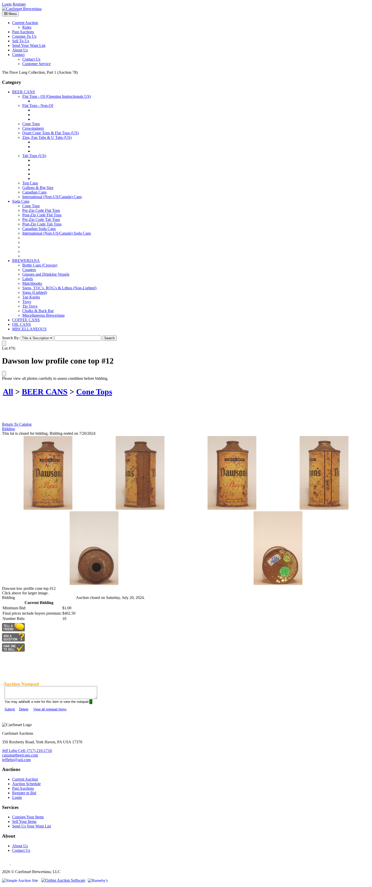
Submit (10, 709)
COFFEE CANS (26, 320)
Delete (23, 709)
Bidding (8, 429)
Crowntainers (33, 128)
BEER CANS (23, 92)
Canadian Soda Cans (39, 229)
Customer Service (36, 64)
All (8, 391)
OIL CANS (21, 324)
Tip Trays (29, 306)
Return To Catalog (17, 424)
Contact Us (31, 59)
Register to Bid (24, 793)
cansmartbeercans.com (20, 755)
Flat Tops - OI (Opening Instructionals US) (56, 96)
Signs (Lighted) (34, 292)
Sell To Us (20, 41)
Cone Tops (31, 124)
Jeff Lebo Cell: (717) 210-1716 (27, 750)
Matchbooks (32, 283)
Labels (27, 279)
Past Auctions (23, 32)
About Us (20, 50)
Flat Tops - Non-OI (37, 105)
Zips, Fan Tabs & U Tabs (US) (47, 137)
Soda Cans (20, 201)
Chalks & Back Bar (38, 311)
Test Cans (30, 183)
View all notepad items (50, 709)
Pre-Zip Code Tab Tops (41, 219)
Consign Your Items (28, 817)
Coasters (29, 270)
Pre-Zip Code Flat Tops (41, 210)
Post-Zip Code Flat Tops (41, 215)
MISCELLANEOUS (29, 329)
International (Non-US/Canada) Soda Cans (56, 233)
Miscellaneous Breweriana (43, 315)
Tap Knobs (31, 297)
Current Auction (25, 23)
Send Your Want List (28, 45)
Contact (18, 54)
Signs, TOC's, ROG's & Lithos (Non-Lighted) (59, 288)
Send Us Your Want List (31, 826)
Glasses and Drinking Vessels (45, 274)
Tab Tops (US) (34, 156)
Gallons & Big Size (37, 187)
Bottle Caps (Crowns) (39, 265)
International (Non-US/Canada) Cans (52, 197)
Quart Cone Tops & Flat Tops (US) (50, 133)
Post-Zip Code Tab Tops (41, 224)
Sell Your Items (24, 821)
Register (19, 4)
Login (7, 4)
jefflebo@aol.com (16, 760)
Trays (26, 301)
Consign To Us (24, 36)
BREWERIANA (26, 260)
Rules (26, 27)
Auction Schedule (26, 784)
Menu (12, 14)
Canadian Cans (34, 192)
